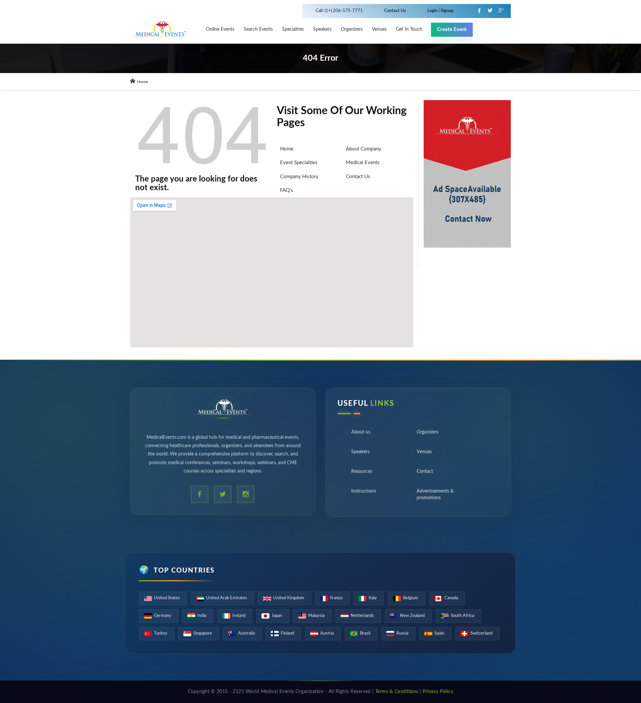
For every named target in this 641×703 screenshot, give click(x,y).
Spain (439, 633)
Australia (246, 633)
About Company (363, 148)
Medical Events (363, 162)
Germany (162, 616)
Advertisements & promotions (435, 498)
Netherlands (362, 616)
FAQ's (286, 190)
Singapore (202, 633)
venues (379, 29)
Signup (446, 11)
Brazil (365, 633)
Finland (287, 633)
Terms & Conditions (396, 691)
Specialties (293, 29)
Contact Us (395, 11)
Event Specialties (298, 162)
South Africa (462, 616)
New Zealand (412, 616)
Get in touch (409, 29)
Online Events (220, 29)
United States (167, 598)
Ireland (238, 616)
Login (433, 11)
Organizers (352, 29)
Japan (276, 616)
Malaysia (316, 616)
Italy (373, 598)
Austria (327, 633)
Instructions (363, 494)
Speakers (322, 29)
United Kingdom (288, 598)
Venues (424, 455)
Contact (425, 475)
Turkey (160, 633)
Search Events (258, 29)
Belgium (410, 598)
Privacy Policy (438, 691)
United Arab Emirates (226, 598)
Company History (299, 176)
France (336, 598)
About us (360, 435)
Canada (451, 598)
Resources (361, 475)
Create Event (452, 29)
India (201, 616)
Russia (402, 633)
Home (142, 82)
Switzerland (481, 633)
